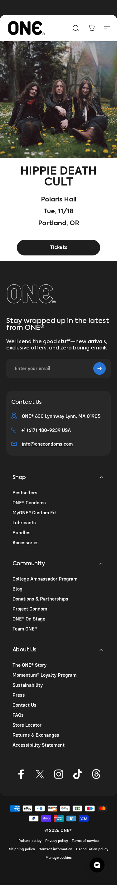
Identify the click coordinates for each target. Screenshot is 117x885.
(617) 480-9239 (44, 430)
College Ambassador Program (44, 579)
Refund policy (29, 840)
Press (18, 695)
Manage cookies (59, 857)
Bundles (21, 532)
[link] (58, 247)
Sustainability (27, 685)
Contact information (55, 849)
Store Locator (26, 725)
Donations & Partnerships (40, 599)
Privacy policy (56, 840)
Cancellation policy (92, 849)
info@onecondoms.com (47, 444)
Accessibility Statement (38, 745)
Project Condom (29, 609)
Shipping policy (22, 849)
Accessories (25, 542)
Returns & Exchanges (35, 735)
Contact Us (24, 705)
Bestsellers (24, 492)
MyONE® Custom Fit (34, 512)
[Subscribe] (99, 368)
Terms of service (85, 840)
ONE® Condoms (29, 502)
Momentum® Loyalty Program (44, 675)
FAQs (18, 715)
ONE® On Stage (28, 619)
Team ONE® (24, 628)
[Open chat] (97, 865)
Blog (17, 589)
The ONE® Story (29, 665)
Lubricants (24, 522)
